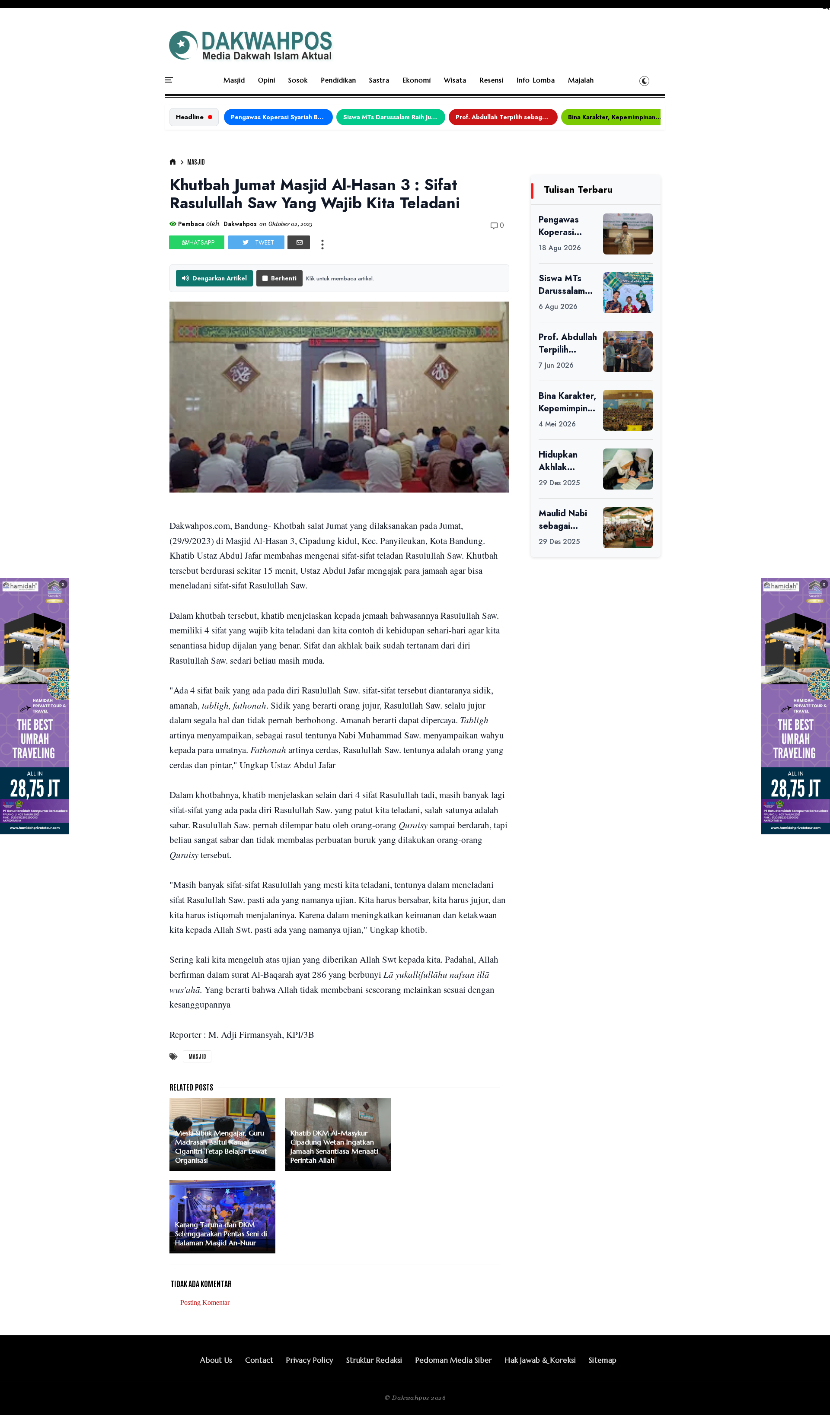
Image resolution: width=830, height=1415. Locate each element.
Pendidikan (338, 80)
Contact (259, 1360)
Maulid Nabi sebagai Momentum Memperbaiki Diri (565, 519)
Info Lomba (536, 80)
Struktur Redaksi (374, 1360)
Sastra (379, 80)
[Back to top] (808, 1394)
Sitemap (602, 1360)
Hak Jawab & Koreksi (540, 1360)
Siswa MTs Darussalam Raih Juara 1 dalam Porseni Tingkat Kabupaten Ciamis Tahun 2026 (394, 117)
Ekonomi (416, 80)
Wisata (455, 80)
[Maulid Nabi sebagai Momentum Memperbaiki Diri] (628, 527)
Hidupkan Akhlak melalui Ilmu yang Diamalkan (562, 461)
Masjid (234, 80)
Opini (266, 80)
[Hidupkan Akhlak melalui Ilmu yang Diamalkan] (628, 469)
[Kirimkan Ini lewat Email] (298, 242)
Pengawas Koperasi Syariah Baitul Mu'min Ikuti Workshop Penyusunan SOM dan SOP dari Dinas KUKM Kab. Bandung (282, 117)
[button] (644, 81)
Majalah (581, 80)
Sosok (298, 80)
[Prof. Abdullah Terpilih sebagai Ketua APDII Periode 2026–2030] (628, 351)
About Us (216, 1360)
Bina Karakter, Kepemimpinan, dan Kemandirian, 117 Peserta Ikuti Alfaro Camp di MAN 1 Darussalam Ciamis (619, 117)
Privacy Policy (309, 1360)
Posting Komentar (205, 1302)
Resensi (491, 80)
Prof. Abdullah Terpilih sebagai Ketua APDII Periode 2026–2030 (507, 117)
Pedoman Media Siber (453, 1360)
